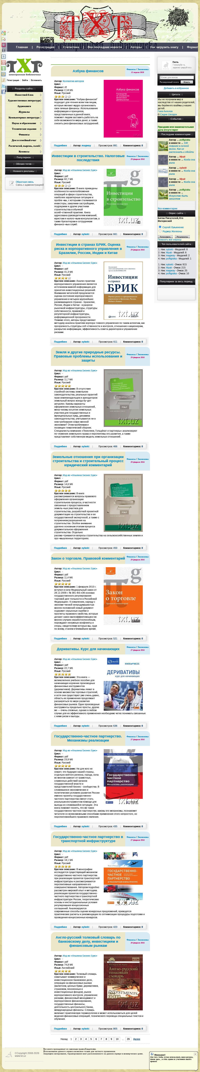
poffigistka (171, 258)
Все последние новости (105, 47)
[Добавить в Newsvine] (3, 68)
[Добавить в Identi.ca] (3, 39)
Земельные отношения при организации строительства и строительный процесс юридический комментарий (88, 461)
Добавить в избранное (176, 88)
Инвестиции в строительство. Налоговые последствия (88, 158)
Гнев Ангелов (165, 111)
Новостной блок (24, 94)
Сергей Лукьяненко (173, 227)
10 (117, 1039)
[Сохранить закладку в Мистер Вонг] (3, 62)
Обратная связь (25, 182)
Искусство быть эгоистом (178, 197)
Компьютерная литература (24, 117)
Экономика (143, 69)
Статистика (71, 47)
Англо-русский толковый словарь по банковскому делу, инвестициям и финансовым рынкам (88, 941)
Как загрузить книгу (164, 47)
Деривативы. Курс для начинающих (88, 649)
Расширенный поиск (169, 82)
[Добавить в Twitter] (3, 86)
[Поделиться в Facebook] (3, 91)
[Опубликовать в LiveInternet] (3, 50)
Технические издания (24, 128)
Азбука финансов (88, 71)
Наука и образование (24, 123)
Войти (25, 80)
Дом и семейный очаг (24, 140)
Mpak (169, 252)
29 (128, 1039)
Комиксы (24, 151)
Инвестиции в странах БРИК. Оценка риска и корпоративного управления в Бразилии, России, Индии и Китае (88, 249)
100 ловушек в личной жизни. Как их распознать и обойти (181, 147)
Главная (22, 47)
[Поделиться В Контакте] (3, 56)
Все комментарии (167, 208)
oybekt (169, 249)
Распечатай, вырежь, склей (24, 145)
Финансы (24, 134)
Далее (136, 1039)
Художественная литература (24, 100)
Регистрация (45, 47)
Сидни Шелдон (168, 114)
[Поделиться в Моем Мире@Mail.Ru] (3, 74)
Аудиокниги (24, 106)
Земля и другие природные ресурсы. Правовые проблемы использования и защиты (88, 356)
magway (170, 255)
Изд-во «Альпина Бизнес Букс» (80, 170)
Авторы (136, 47)
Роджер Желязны (172, 231)
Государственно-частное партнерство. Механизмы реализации (88, 738)
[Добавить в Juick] (3, 80)
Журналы (24, 111)
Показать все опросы (169, 239)
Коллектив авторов (73, 81)
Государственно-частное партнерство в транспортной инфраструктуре (88, 839)
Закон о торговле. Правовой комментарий (88, 558)
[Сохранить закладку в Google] (3, 33)
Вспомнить (36, 80)
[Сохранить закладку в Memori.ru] (3, 44)
